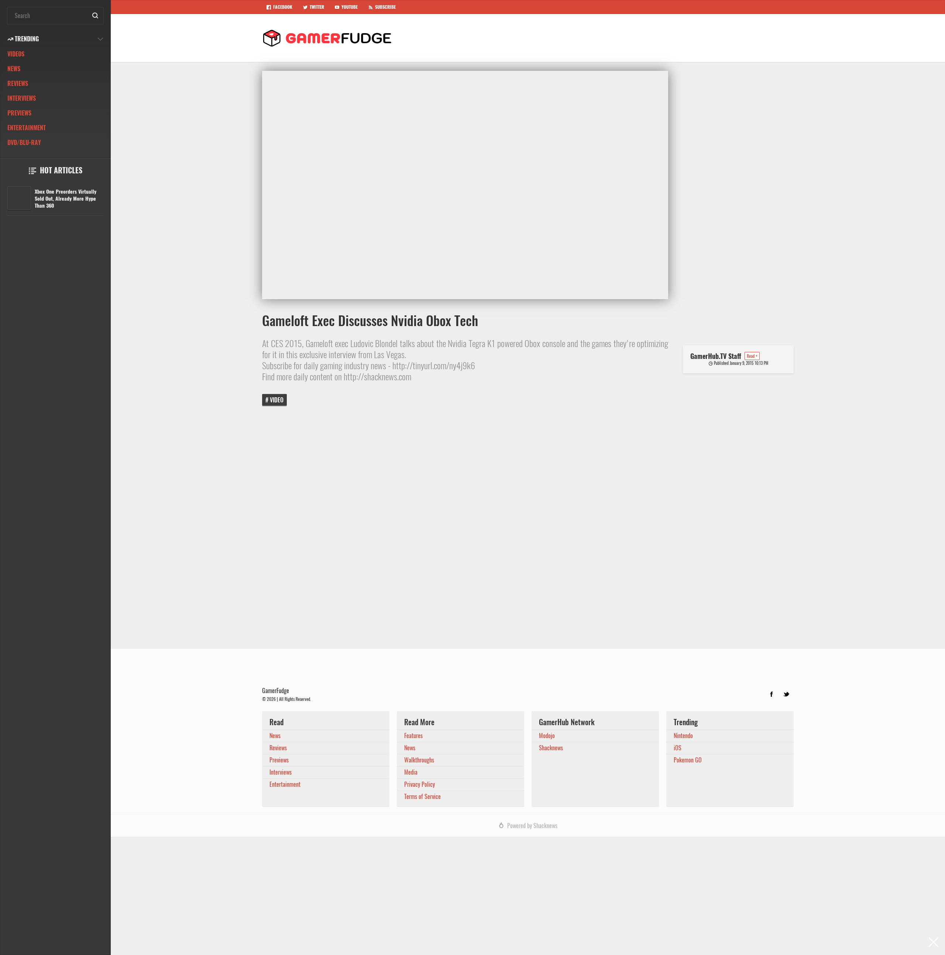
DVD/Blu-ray (24, 142)
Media (410, 772)
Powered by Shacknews (532, 826)
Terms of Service (422, 796)
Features (413, 736)
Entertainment (26, 128)
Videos (15, 54)
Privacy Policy (419, 784)
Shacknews (551, 748)
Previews (19, 113)
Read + (752, 356)
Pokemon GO (688, 760)
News (13, 69)
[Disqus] (528, 532)
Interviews (21, 98)
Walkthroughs (419, 760)
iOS (677, 748)
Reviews (17, 83)
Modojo (547, 736)
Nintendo (683, 736)
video (277, 400)
